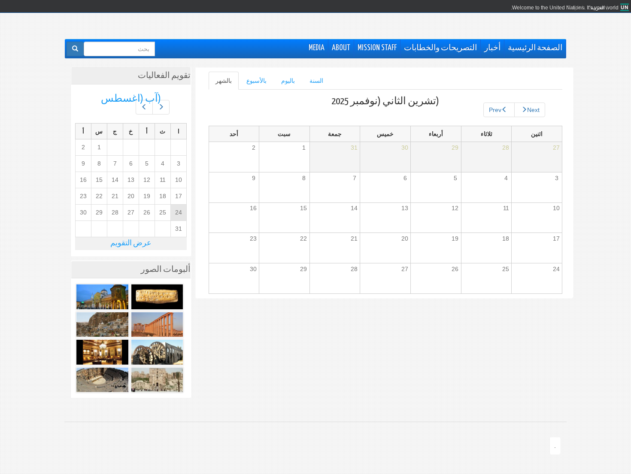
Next (533, 109)
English (576, 8)
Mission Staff (377, 48)
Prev (495, 109)
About (341, 48)
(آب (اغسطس (131, 99)
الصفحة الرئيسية (535, 48)
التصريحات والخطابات (440, 48)
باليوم (288, 80)
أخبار (492, 48)
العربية (598, 8)
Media (317, 48)
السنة (316, 80)
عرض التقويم (131, 243)
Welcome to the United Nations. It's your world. (565, 8)
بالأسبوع (256, 80)
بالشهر (220, 83)
